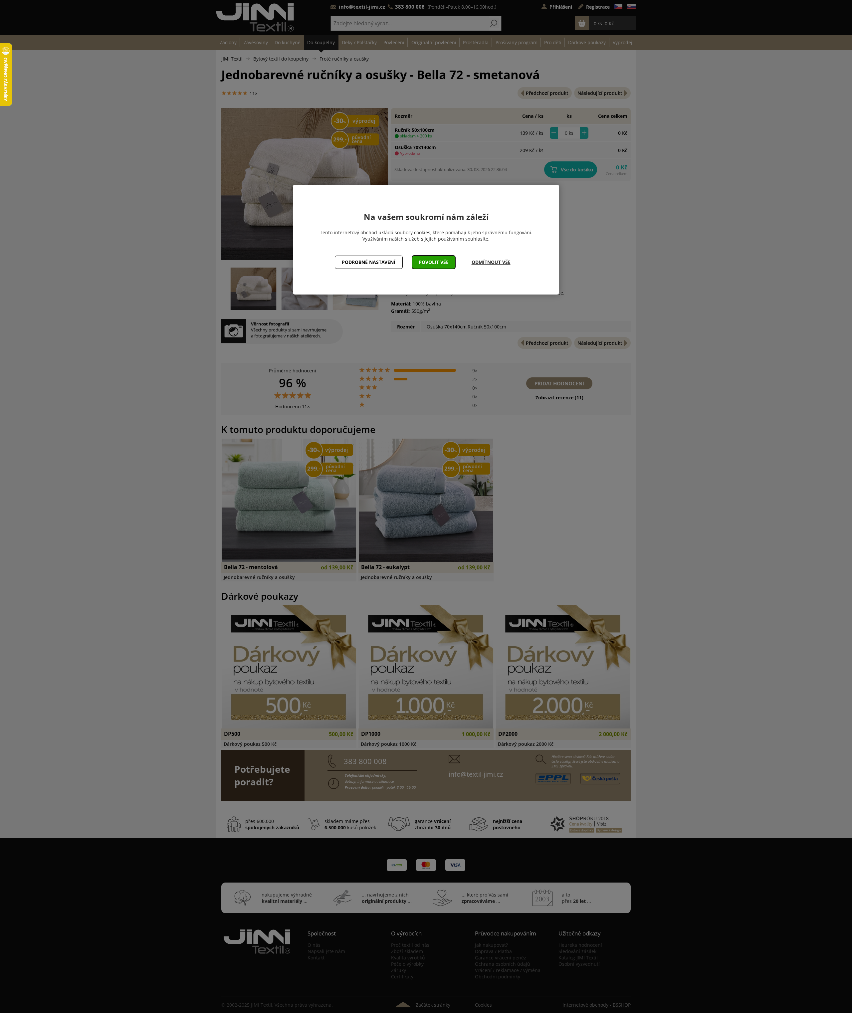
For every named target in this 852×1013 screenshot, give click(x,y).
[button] (434, 262)
